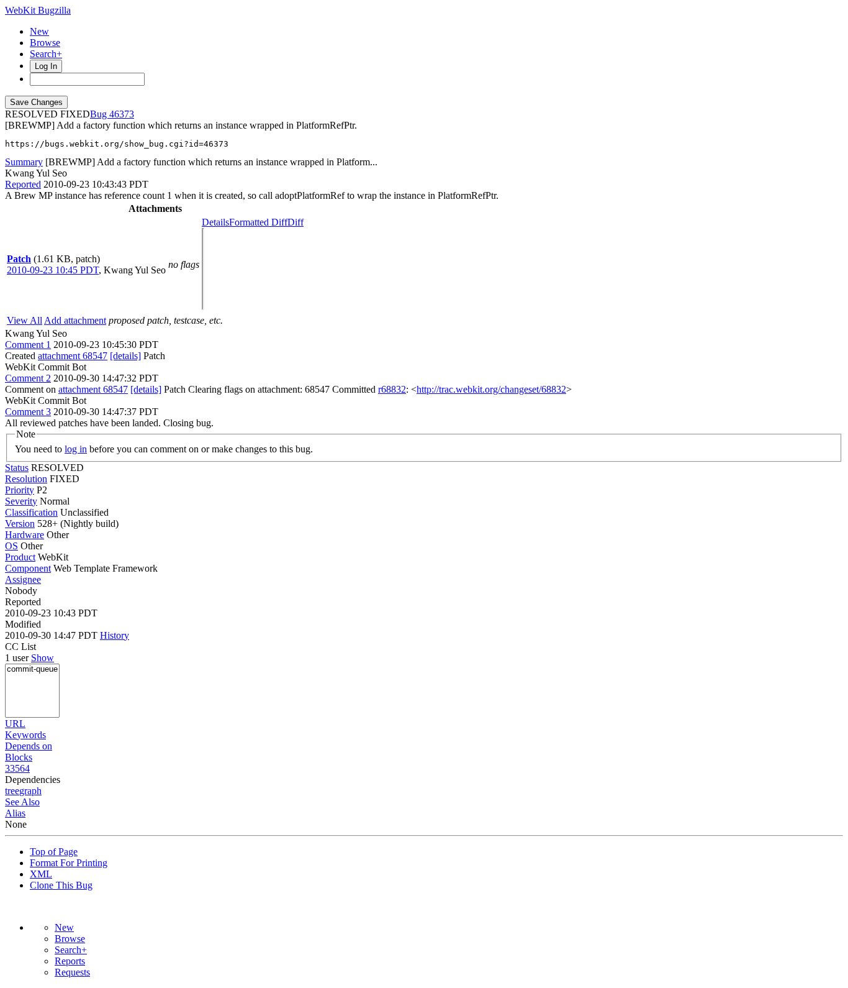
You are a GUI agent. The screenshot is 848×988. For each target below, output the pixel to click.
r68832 (392, 389)
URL (15, 723)
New (39, 31)
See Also (22, 802)
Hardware (24, 534)
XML (41, 874)
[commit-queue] (32, 669)
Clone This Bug (61, 885)
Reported (23, 184)
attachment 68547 (72, 355)
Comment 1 (28, 344)
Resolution (26, 478)
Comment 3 (28, 411)
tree (12, 790)
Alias (15, 813)
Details (215, 222)
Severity (21, 501)
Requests (72, 972)
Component (28, 568)
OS (11, 546)
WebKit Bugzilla (38, 10)
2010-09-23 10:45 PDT (53, 270)
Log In (46, 66)
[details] (125, 355)
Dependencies (32, 779)
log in (76, 449)
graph (30, 790)
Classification (31, 512)
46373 (121, 114)
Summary (24, 162)
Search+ (46, 53)
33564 (17, 768)
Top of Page (54, 851)
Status (17, 467)
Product (20, 557)
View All (24, 320)
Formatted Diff (258, 222)
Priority (19, 490)
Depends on (28, 746)
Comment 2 (28, 378)
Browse (45, 42)
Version (20, 523)
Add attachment (75, 320)
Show (42, 657)
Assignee (23, 579)
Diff (295, 222)
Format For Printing (68, 863)
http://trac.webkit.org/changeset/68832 (491, 389)
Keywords (25, 735)
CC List (20, 646)
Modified (23, 624)
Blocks (18, 757)
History (114, 635)
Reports (70, 961)
